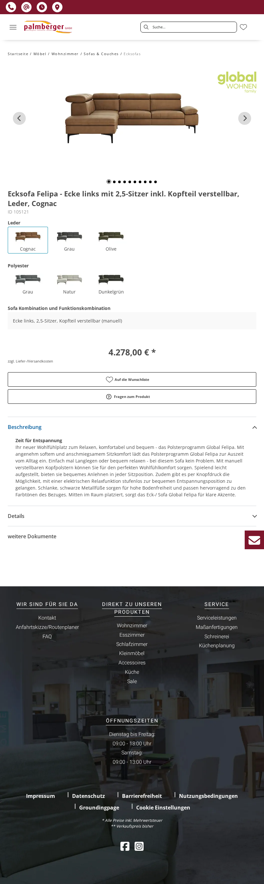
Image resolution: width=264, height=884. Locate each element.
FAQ (47, 637)
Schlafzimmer (131, 644)
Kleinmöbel (132, 653)
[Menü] (13, 27)
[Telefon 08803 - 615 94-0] (11, 7)
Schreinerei (216, 637)
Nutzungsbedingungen (208, 796)
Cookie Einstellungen (163, 807)
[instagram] (139, 846)
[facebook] (124, 846)
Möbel (40, 53)
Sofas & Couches (101, 53)
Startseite (18, 53)
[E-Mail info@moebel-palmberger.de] (26, 7)
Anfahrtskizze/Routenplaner (47, 627)
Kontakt (47, 618)
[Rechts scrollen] (244, 118)
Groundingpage (99, 807)
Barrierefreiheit (142, 796)
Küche (132, 672)
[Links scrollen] (19, 118)
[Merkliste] (243, 27)
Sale (132, 681)
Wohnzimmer (65, 53)
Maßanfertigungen (217, 627)
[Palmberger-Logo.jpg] (48, 27)
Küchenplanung (217, 646)
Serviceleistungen (217, 618)
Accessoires (132, 663)
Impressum (40, 796)
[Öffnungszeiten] (42, 7)
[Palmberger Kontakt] (254, 540)
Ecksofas (132, 53)
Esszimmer (132, 635)
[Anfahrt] (57, 7)
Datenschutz (88, 796)
